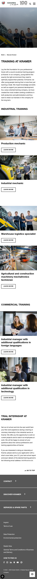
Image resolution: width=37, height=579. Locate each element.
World (2, 55)
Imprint (6, 522)
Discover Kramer (11, 55)
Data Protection (9, 534)
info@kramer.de (27, 461)
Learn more (8, 150)
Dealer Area (8, 546)
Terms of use (8, 526)
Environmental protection (12, 538)
